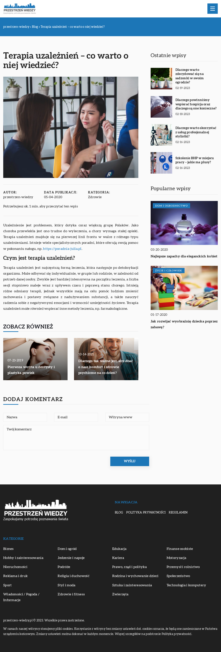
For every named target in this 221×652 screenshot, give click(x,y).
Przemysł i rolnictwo (183, 567)
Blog (119, 512)
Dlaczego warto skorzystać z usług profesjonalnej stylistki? (195, 132)
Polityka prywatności (146, 512)
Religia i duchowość (73, 576)
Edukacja (119, 549)
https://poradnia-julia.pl (62, 249)
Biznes (8, 549)
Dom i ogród (67, 549)
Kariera (118, 558)
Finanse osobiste (180, 549)
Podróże (64, 567)
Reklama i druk (15, 576)
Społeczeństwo (178, 576)
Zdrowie (95, 197)
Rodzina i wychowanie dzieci (135, 576)
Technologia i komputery (186, 585)
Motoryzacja (176, 558)
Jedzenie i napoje (71, 558)
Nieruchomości (15, 567)
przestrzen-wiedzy (18, 197)
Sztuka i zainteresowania (132, 585)
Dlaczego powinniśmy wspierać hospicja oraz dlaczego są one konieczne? (196, 104)
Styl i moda (66, 585)
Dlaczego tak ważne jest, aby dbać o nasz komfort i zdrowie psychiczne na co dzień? (105, 366)
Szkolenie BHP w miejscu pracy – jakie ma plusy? (194, 160)
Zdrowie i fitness (71, 594)
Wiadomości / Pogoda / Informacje (21, 597)
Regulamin (178, 512)
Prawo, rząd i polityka (129, 567)
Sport (7, 585)
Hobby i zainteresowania (23, 558)
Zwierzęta (120, 594)
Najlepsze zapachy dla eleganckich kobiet (184, 256)
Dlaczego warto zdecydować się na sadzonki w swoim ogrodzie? (189, 76)
